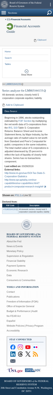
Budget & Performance (18, 311)
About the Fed (14, 241)
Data (9, 275)
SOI (16, 128)
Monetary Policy (15, 251)
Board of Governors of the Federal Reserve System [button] (25, 4)
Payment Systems (16, 266)
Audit (34, 311)
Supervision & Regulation (20, 256)
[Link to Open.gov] (34, 370)
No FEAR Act (14, 316)
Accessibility (13, 330)
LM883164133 (13, 84)
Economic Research (17, 270)
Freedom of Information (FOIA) (22, 301)
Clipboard (41, 40)
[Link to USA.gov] (16, 370)
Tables (8, 64)
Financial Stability (16, 261)
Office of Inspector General (20, 306)
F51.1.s (19, 195)
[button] (4, 4)
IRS (10, 128)
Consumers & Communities (21, 280)
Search (8, 58)
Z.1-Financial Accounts (19, 19)
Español (11, 321)
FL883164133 (10, 209)
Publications (13, 296)
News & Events (15, 246)
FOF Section (25, 121)
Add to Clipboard (15, 105)
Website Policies (15, 326)
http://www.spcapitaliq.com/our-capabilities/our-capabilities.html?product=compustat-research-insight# (24, 183)
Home (8, 51)
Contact (11, 292)
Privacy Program (34, 326)
